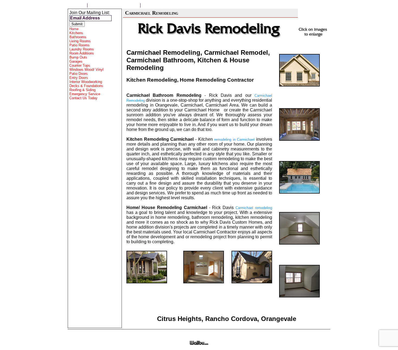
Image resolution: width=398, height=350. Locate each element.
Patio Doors (78, 74)
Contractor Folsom (114, 5)
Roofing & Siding (82, 90)
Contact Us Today (83, 98)
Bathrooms (77, 37)
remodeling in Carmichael (234, 139)
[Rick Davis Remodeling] (299, 87)
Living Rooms (80, 41)
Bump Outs (78, 57)
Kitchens (76, 33)
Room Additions (81, 53)
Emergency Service (84, 94)
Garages (76, 61)
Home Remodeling (164, 5)
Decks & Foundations (86, 86)
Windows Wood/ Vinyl (86, 70)
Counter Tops (79, 65)
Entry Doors (78, 78)
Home (77, 5)
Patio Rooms (79, 45)
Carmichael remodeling (254, 208)
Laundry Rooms (81, 49)
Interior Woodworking (85, 82)
